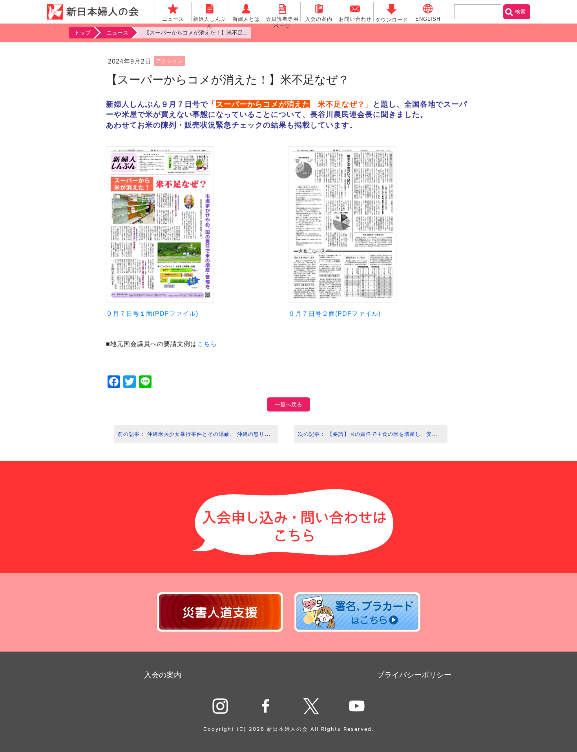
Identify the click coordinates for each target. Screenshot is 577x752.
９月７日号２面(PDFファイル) (334, 313)
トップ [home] (82, 32)
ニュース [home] (117, 32)
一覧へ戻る (288, 404)
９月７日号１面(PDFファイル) (152, 313)
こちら (207, 343)
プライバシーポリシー (414, 675)
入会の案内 (162, 675)
